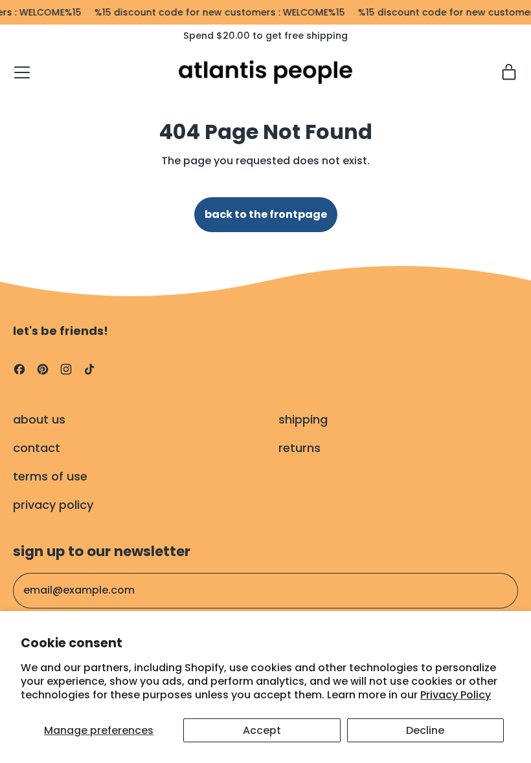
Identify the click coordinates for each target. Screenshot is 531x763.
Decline (425, 730)
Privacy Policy (455, 694)
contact (36, 448)
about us (39, 419)
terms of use (50, 476)
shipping (303, 419)
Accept (262, 730)
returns (299, 448)
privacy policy (53, 505)
